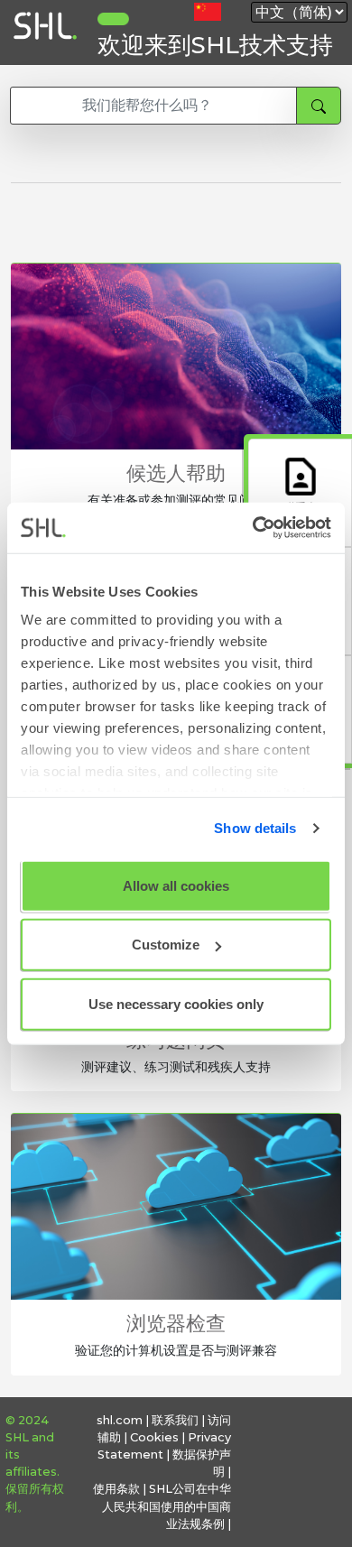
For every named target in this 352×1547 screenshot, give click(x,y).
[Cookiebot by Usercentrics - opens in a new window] (253, 528)
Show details (255, 828)
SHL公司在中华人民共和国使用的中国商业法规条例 (166, 1506)
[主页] (44, 56)
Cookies (154, 1437)
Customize (165, 944)
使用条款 (116, 1489)
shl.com (120, 1420)
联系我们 (175, 1420)
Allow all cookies (176, 885)
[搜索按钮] (318, 106)
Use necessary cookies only (176, 1003)
